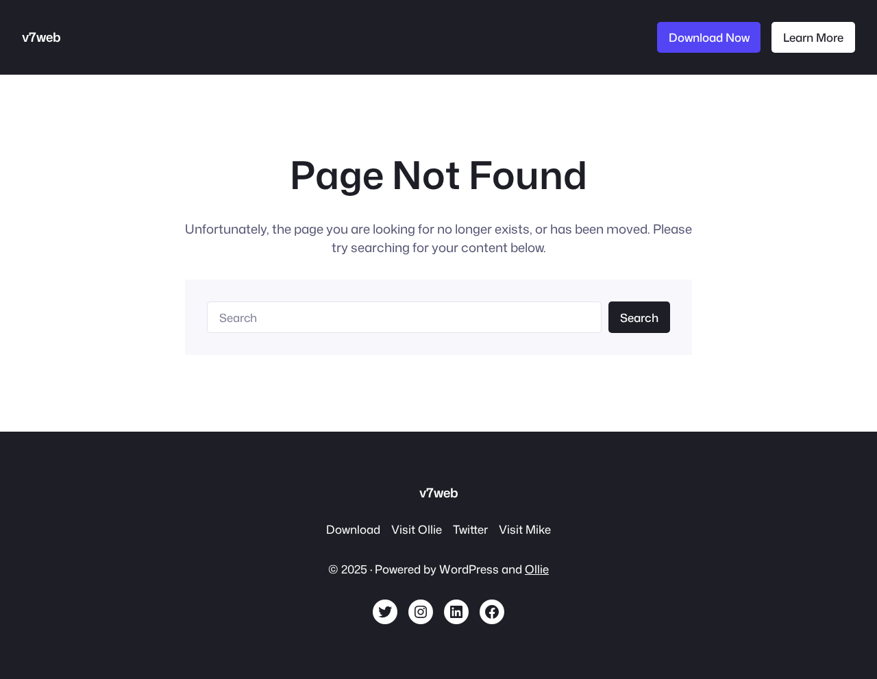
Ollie (537, 569)
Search (639, 317)
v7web (41, 37)
